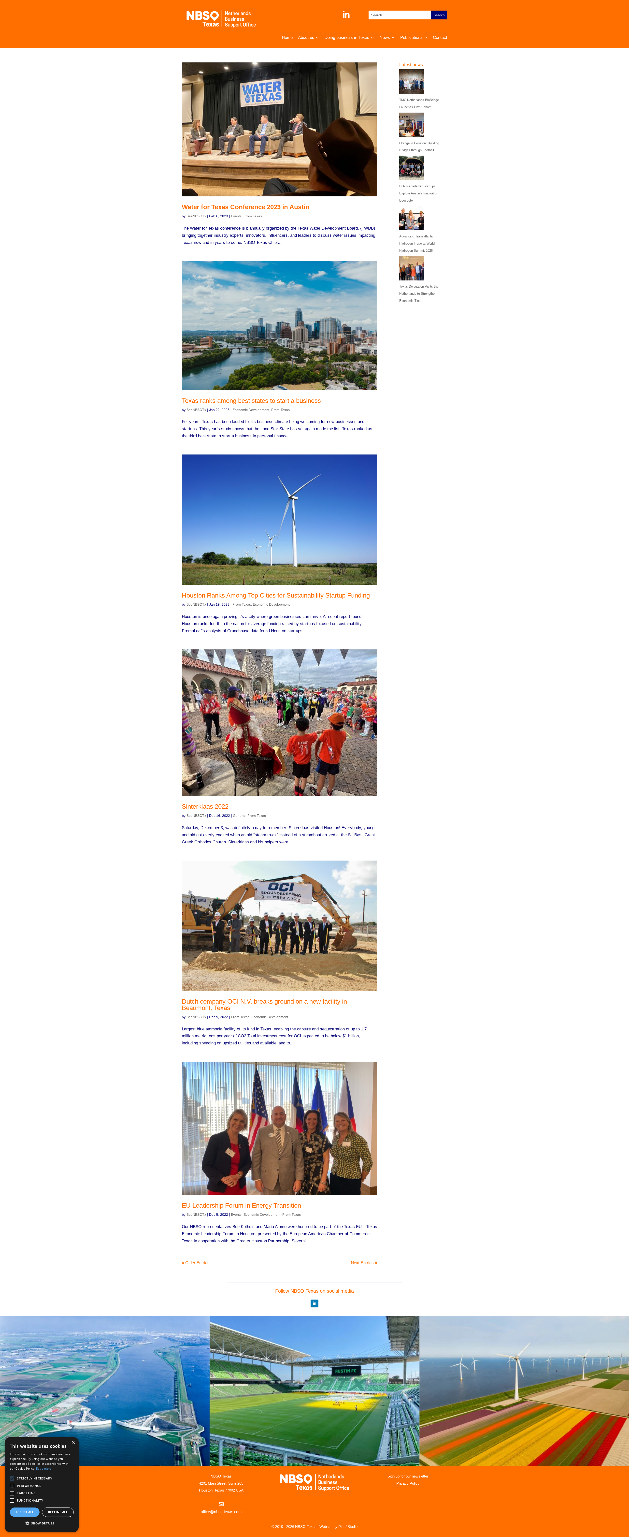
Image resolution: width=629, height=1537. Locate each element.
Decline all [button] (58, 1512)
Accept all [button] (24, 1512)
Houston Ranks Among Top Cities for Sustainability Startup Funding (276, 595)
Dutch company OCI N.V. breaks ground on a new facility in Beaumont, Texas (264, 1004)
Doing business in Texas (347, 38)
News (385, 38)
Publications (411, 38)
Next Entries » (364, 1262)
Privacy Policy (407, 1483)
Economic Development (250, 410)
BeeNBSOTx (196, 216)
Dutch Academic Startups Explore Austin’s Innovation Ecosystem (418, 193)
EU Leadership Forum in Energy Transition (241, 1205)
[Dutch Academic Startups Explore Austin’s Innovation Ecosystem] (411, 169)
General (239, 816)
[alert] (42, 1484)
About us (306, 38)
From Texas (252, 216)
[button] (42, 1523)
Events (236, 216)
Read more (44, 1468)
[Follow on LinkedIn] (346, 15)
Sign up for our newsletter (407, 1476)
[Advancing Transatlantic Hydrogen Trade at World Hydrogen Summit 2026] (411, 219)
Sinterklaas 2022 (205, 806)
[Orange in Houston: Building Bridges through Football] (411, 126)
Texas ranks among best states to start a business (251, 400)
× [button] (73, 1442)
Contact (440, 38)
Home (287, 38)
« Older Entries (196, 1262)
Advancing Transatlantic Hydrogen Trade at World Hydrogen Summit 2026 (417, 243)
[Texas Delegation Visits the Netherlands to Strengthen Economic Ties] (411, 269)
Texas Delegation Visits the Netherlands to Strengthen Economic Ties (418, 294)
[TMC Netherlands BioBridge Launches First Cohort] (411, 83)
